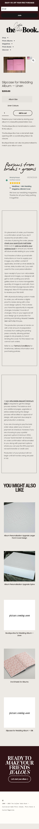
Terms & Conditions (22, 346)
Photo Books (6, 47)
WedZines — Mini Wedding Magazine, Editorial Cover (21, 187)
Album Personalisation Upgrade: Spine (19, 584)
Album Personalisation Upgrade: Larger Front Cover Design (19, 536)
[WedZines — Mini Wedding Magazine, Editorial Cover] (10, 187)
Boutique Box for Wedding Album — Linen (20, 634)
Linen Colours (13, 105)
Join (19, 15)
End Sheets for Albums (19, 682)
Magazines (6, 44)
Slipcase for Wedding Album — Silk (19, 730)
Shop (4, 38)
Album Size (13, 99)
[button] (33, 60)
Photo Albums (7, 41)
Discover (5, 50)
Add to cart (23, 113)
